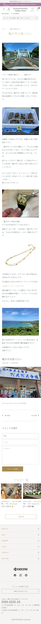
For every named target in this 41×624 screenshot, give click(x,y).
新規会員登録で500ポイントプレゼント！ (20, 1)
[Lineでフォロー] (26, 575)
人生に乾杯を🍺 (7, 506)
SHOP (3, 535)
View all (21, 517)
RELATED (5, 558)
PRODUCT (5, 529)
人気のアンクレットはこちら (13, 286)
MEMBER (5, 541)
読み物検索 (16, 14)
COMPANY (5, 552)
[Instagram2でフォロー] (20, 575)
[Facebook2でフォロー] (15, 575)
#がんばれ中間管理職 (19, 403)
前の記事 (7, 415)
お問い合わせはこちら (20, 591)
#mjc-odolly (5, 363)
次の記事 (34, 415)
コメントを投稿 (12, 469)
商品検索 (6, 14)
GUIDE (4, 547)
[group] (20, 4)
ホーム (4, 29)
